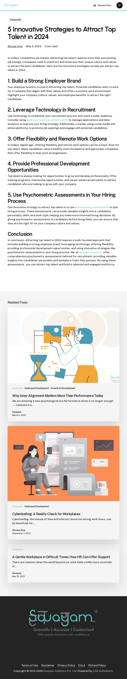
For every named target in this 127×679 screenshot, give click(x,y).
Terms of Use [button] (29, 665)
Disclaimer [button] (48, 665)
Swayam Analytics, (91, 252)
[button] (119, 5)
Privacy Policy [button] (66, 665)
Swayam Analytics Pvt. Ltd (59, 670)
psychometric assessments (92, 207)
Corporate (15, 19)
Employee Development (37, 388)
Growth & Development (63, 388)
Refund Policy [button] (97, 665)
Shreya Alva (15, 46)
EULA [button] (81, 665)
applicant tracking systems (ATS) (47, 119)
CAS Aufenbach (103, 670)
